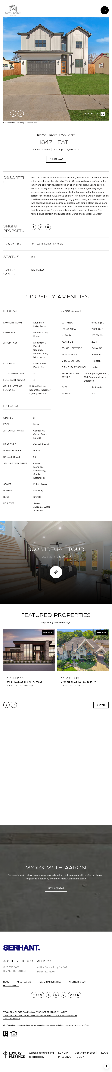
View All (101, 705)
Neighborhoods (77, 982)
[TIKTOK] (70, 995)
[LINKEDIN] (48, 995)
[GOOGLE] (63, 995)
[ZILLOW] (78, 995)
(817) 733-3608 (11, 967)
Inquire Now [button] (56, 159)
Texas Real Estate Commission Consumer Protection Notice (35, 1012)
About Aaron (24, 982)
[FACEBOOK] (34, 995)
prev (13, 113)
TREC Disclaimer (11, 1018)
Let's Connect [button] (56, 888)
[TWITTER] (56, 995)
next (20, 113)
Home (6, 982)
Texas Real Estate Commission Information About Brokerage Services (40, 1015)
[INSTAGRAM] (41, 995)
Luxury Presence (64, 1054)
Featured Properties (50, 982)
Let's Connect (11, 985)
